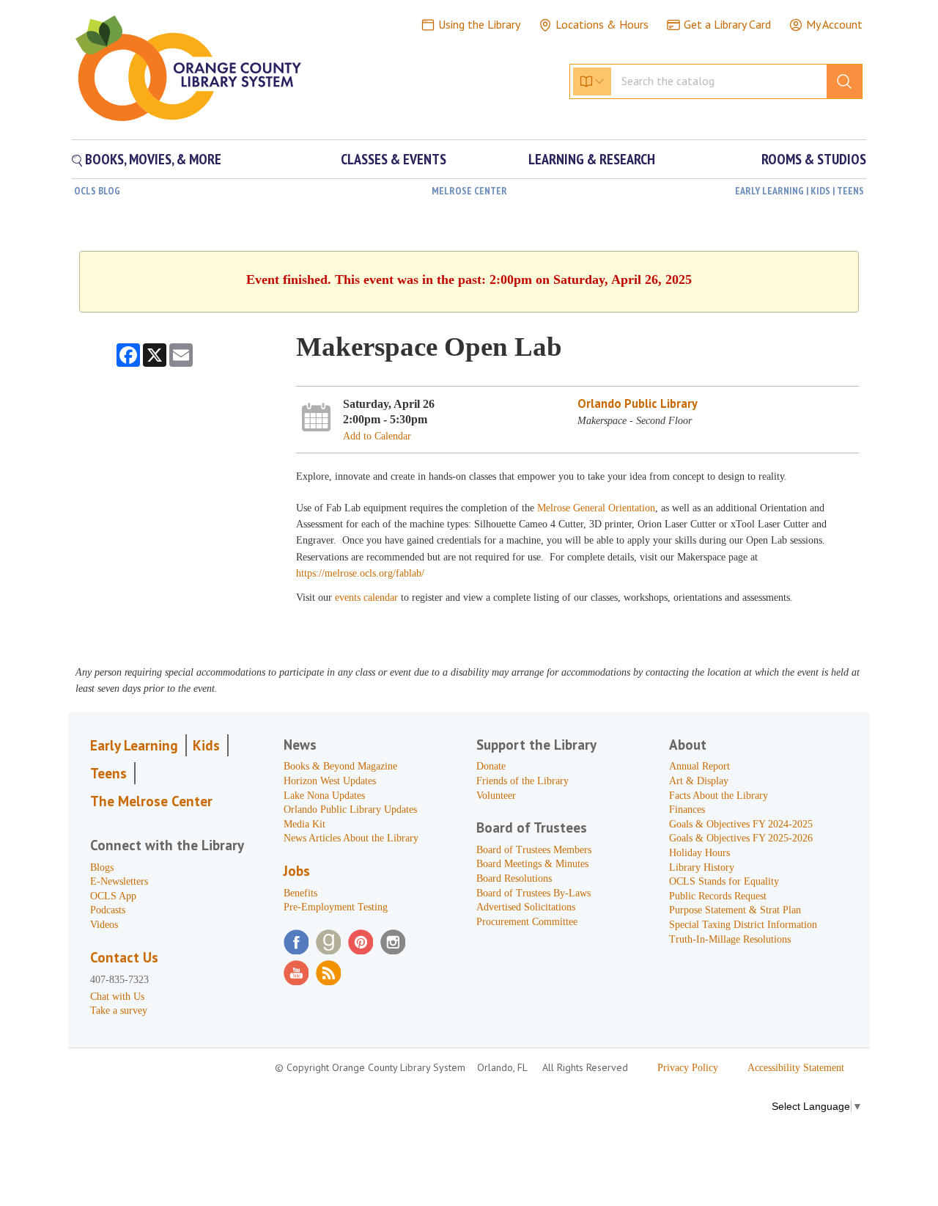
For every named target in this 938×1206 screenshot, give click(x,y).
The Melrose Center (151, 801)
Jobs (297, 871)
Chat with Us (117, 996)
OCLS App (113, 896)
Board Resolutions (514, 878)
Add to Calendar (377, 436)
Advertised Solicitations (525, 907)
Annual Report (699, 766)
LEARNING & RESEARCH (591, 159)
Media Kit (304, 824)
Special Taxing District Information (743, 924)
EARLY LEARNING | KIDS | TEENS (799, 190)
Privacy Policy (687, 1067)
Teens (108, 773)
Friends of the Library (522, 780)
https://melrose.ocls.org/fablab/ (360, 573)
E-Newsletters (119, 881)
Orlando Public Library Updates (350, 809)
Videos (104, 924)
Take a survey (118, 1010)
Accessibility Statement (795, 1067)
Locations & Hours (602, 24)
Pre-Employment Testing (336, 907)
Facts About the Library (718, 795)
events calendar (368, 597)
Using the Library (479, 24)
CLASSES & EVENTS (393, 159)
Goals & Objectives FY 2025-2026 (741, 838)
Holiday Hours (699, 852)
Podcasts (107, 910)
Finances (687, 809)
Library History (701, 867)
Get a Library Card (727, 24)
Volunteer (496, 795)
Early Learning (134, 745)
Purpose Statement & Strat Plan (735, 910)
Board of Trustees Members (533, 849)
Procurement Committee (526, 921)
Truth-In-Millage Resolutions (730, 939)
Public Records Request (718, 896)
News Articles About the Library (351, 838)
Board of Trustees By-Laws (533, 893)
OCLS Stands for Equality (724, 881)
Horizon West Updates (330, 780)
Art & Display (698, 780)
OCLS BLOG (97, 190)
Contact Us (124, 957)
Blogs (102, 867)
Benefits (300, 893)
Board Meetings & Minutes (532, 863)
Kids (206, 745)
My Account (834, 24)
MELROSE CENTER (469, 190)
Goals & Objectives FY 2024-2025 (741, 824)
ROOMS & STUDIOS (813, 159)
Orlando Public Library (637, 403)
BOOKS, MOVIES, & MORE (151, 159)
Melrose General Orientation (596, 508)
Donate (491, 766)
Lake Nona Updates (324, 795)
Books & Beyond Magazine (340, 766)
